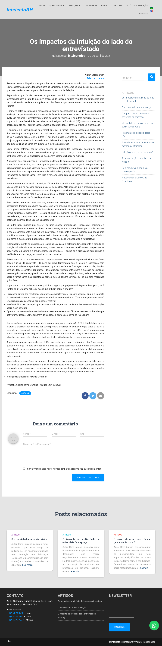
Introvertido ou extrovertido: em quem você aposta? (132, 541)
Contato (143, 13)
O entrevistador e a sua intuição (137, 107)
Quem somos (56, 5)
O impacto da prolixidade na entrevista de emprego (80, 541)
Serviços (73, 5)
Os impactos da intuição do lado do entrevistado (80, 601)
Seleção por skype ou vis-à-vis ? (137, 152)
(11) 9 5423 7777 (15, 620)
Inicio (42, 5)
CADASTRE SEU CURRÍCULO (97, 5)
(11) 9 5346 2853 (15, 616)
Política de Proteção (137, 5)
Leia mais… (27, 565)
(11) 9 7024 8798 (15, 613)
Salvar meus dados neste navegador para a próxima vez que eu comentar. (64, 469)
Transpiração (148, 642)
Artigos (118, 5)
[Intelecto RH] (19, 9)
